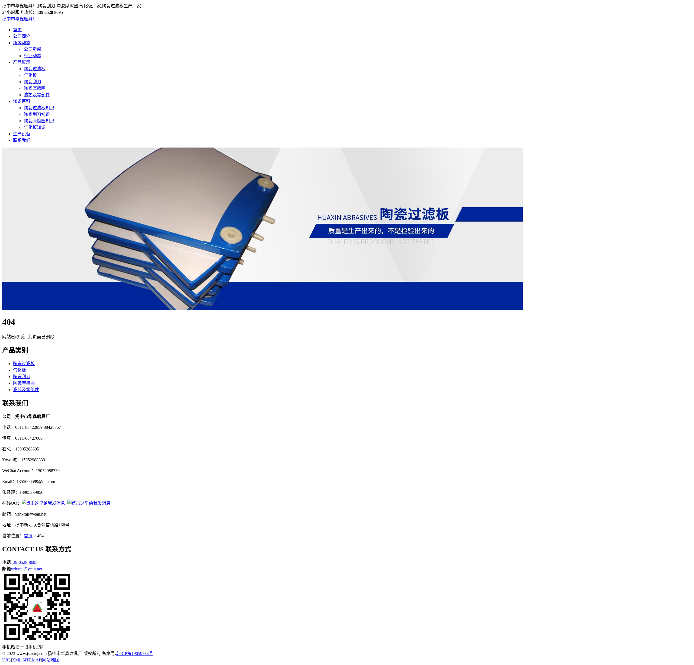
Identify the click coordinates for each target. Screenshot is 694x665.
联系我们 (21, 140)
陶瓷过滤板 (35, 68)
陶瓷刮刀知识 (37, 114)
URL (6, 660)
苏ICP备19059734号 (134, 653)
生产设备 (21, 134)
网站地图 (50, 660)
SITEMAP (32, 660)
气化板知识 (35, 127)
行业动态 (32, 55)
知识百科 (21, 101)
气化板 (30, 75)
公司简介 (21, 36)
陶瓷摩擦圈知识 (39, 121)
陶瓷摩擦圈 (35, 88)
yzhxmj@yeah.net (26, 569)
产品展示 (21, 62)
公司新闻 (32, 49)
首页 (17, 29)
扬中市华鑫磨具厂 (19, 19)
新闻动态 (21, 42)
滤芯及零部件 (37, 94)
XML (17, 660)
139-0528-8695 (24, 562)
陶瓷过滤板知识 (39, 107)
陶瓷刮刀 (32, 81)
